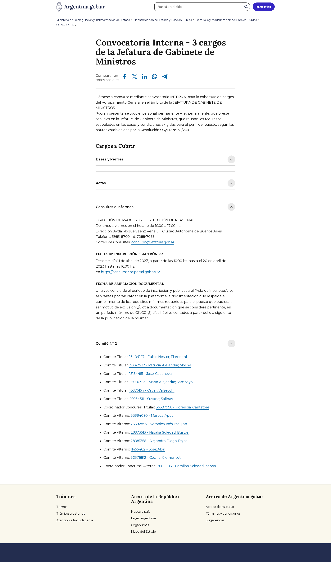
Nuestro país (140, 511)
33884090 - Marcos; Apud (152, 415)
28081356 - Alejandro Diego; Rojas (159, 441)
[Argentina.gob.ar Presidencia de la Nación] (80, 7)
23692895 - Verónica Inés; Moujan (159, 424)
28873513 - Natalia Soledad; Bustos (160, 432)
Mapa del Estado (143, 531)
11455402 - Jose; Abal (148, 449)
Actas (101, 183)
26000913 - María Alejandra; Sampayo (161, 382)
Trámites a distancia (70, 513)
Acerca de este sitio (220, 507)
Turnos (61, 507)
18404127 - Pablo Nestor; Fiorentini (158, 357)
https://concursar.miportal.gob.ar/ (128, 272)
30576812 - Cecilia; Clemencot (156, 457)
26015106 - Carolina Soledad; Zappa (186, 466)
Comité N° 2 (106, 343)
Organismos (140, 525)
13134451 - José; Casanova (150, 374)
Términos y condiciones (223, 513)
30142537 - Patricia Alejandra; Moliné (160, 365)
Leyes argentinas (143, 518)
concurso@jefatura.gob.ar (152, 242)
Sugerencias (215, 520)
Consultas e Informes (115, 207)
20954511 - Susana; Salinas (151, 399)
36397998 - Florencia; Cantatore (182, 407)
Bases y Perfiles (110, 159)
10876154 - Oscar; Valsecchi (152, 390)
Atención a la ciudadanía (74, 520)
